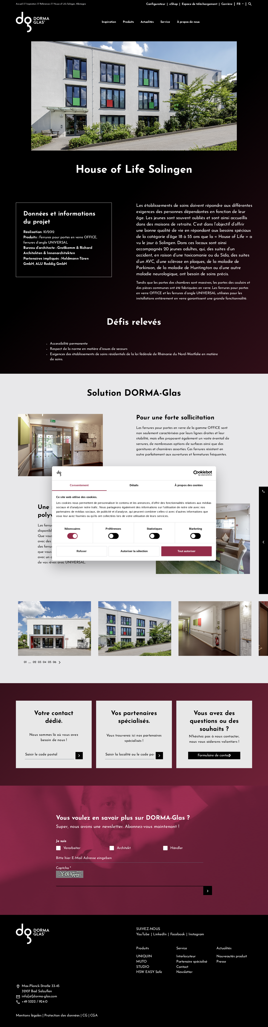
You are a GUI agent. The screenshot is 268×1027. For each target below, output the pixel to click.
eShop (173, 4)
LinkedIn (159, 934)
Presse (221, 961)
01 (25, 662)
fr (239, 4)
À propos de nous (188, 22)
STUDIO (142, 967)
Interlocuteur (186, 956)
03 (39, 662)
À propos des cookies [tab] (189, 485)
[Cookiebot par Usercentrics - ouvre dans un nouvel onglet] (196, 473)
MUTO (141, 961)
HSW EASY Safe (149, 972)
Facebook (177, 934)
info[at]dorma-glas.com (39, 996)
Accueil (19, 4)
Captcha (63, 868)
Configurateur (156, 4)
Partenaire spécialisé (191, 961)
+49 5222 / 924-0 (34, 1002)
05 (49, 662)
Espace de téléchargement (200, 4)
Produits (128, 22)
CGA (94, 1015)
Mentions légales (28, 1015)
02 (34, 662)
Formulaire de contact (214, 755)
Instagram (196, 934)
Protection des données (62, 1015)
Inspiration (109, 22)
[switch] (113, 536)
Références (45, 4)
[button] (59, 660)
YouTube (142, 934)
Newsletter (184, 972)
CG (84, 1015)
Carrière (226, 4)
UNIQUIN (144, 956)
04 (44, 662)
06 (54, 662)
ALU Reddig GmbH (51, 264)
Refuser (82, 551)
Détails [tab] (134, 485)
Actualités (147, 22)
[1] (207, 890)
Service (165, 22)
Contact (182, 967)
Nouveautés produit (231, 956)
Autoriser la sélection (134, 551)
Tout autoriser (186, 551)
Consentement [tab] (79, 485)
